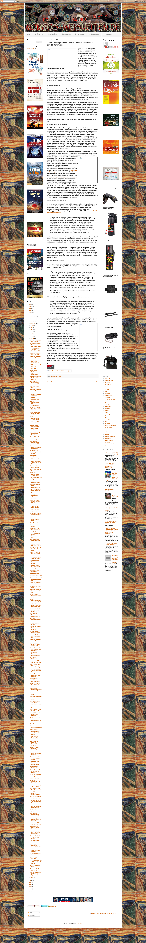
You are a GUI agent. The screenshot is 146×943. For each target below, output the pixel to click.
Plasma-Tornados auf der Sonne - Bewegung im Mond (35, 670)
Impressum (108, 34)
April (32, 334)
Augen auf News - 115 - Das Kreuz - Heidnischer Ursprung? (111, 509)
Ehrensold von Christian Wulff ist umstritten (35, 710)
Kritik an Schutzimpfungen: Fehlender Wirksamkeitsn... (34, 403)
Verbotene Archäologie (110, 436)
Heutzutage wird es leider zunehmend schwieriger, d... (35, 567)
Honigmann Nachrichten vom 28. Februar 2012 (35, 390)
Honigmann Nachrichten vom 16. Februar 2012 (35, 823)
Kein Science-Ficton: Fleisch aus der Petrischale (34, 562)
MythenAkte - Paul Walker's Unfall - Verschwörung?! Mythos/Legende (109, 465)
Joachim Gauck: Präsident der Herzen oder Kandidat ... (36, 698)
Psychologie (107, 429)
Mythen (106, 417)
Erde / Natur (108, 389)
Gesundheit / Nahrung (110, 399)
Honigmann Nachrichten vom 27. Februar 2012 (35, 422)
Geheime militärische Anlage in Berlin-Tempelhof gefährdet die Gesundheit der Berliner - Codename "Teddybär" (111, 531)
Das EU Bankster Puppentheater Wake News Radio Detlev (35, 605)
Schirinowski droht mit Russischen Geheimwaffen (35, 749)
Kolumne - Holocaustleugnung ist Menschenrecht (35, 447)
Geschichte (107, 397)
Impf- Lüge (107, 404)
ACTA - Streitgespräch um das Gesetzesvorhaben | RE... (35, 535)
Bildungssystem (108, 384)
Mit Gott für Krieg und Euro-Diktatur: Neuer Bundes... (35, 685)
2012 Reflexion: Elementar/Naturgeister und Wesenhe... (35, 689)
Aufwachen (39, 34)
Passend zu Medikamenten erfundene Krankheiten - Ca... (35, 496)
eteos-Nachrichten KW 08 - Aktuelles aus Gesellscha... (35, 554)
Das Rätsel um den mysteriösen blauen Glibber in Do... (35, 832)
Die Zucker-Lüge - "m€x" (36, 575)
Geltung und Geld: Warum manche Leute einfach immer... (35, 763)
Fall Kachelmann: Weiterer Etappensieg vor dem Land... (35, 738)
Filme (106, 391)
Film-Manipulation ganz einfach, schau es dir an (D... (35, 706)
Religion (106, 430)
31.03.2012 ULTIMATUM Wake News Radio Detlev (35, 549)
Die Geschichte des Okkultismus (34, 841)
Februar (32, 338)
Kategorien (66, 34)
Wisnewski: (63, 177)
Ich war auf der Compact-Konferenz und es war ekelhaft (111, 523)
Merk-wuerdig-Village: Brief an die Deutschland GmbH (35, 486)
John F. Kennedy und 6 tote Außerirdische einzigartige (35, 530)
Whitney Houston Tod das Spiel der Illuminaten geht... (35, 680)
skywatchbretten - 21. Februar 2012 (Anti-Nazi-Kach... (35, 675)
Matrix (106, 412)
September (33, 323)
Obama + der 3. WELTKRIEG (33, 857)
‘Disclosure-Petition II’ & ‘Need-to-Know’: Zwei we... (35, 591)
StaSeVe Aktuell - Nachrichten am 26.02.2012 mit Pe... (35, 442)
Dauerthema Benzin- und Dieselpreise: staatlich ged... (36, 579)
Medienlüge (107, 414)
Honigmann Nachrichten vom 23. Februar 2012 (35, 583)
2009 (30, 884)
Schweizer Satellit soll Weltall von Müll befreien (35, 837)
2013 (30, 312)
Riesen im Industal (34, 723)
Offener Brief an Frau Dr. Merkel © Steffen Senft (36, 519)
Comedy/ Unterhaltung (110, 388)
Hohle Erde (107, 401)
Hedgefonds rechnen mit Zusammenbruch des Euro (35, 801)
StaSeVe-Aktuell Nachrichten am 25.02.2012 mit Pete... (35, 474)
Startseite (73, 381)
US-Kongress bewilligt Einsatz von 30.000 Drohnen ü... (35, 610)
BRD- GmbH (107, 386)
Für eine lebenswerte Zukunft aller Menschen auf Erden (35, 350)
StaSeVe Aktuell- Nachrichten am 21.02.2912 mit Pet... (35, 654)
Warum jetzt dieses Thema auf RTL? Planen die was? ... (35, 506)
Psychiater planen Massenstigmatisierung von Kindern (35, 394)
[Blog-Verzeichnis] (30, 906)
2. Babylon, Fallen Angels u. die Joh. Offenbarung (112, 544)
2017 (30, 304)
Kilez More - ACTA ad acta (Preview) (35, 869)
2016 (30, 306)
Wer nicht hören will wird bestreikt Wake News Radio (35, 649)
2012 (30, 314)
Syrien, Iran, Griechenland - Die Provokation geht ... (35, 782)
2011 (30, 880)
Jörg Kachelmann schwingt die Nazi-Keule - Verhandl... (35, 827)
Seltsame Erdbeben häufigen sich (34, 767)
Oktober (32, 321)
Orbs (106, 421)
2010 (30, 882)
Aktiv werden (93, 34)
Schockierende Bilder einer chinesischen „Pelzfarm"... (35, 541)
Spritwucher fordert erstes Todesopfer (34, 466)
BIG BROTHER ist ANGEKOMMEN (34, 426)
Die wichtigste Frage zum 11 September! (36, 478)
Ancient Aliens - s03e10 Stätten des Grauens (35, 557)
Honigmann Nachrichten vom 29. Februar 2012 (35, 357)
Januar (32, 877)
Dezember (33, 316)
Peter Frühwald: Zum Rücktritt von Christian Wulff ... (36, 790)
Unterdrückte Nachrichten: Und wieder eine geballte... (35, 845)
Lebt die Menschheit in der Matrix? (35, 570)
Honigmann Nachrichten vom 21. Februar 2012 (35, 661)
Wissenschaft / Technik (110, 444)
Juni (32, 329)
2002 (30, 891)
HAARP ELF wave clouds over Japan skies (35, 775)
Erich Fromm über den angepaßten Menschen (36, 726)
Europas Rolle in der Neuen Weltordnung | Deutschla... (35, 753)
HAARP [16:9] (33, 368)
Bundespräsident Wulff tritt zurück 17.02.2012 (35, 797)
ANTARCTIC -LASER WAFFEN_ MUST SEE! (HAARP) (35, 452)
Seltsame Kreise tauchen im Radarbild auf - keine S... (35, 771)
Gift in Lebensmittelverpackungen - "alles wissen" (35, 600)
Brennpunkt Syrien (34, 439)
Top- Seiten (79, 34)
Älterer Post (95, 381)
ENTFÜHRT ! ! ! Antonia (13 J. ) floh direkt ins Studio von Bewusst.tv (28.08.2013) (115, 559)
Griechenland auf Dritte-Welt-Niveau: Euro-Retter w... (35, 628)
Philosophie (107, 423)
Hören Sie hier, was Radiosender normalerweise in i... (35, 361)
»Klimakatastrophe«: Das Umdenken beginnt (35, 481)
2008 (30, 886)
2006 (30, 889)
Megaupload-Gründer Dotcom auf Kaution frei (35, 636)
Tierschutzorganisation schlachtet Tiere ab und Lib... (35, 413)
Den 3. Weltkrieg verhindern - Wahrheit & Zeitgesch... (34, 743)
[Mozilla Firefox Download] (44, 906)
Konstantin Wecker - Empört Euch (34, 623)
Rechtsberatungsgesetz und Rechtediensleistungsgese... (35, 719)
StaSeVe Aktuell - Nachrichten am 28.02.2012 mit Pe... (35, 383)
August (32, 325)
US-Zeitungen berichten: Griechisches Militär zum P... (35, 515)
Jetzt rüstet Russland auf (35, 573)
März (32, 336)
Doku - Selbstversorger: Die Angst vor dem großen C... (35, 491)
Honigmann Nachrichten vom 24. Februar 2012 (35, 544)
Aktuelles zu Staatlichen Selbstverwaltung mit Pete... (35, 462)
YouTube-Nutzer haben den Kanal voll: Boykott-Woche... (35, 873)
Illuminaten (107, 402)
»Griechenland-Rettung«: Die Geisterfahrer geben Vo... (35, 378)
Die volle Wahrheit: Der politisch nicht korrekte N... (35, 714)
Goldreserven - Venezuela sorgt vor (35, 794)
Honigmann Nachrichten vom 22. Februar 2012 (35, 640)
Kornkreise (107, 408)
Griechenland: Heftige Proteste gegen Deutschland (35, 433)
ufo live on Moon (34, 729)
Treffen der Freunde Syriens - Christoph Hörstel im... (35, 501)
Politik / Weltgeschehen (56, 376)
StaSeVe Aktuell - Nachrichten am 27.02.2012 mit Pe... (35, 418)
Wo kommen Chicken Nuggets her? (115, 495)
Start (29, 34)
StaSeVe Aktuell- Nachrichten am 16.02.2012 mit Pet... (35, 814)
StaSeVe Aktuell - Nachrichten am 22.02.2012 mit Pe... (35, 615)
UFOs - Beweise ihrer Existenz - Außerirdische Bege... (35, 666)
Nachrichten (53, 34)
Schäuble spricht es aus (35, 522)
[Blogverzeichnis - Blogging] (37, 906)
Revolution (107, 432)
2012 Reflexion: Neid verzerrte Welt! (34, 510)
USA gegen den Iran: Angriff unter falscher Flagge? (35, 733)
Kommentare (32, 915)
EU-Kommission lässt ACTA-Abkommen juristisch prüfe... (35, 644)
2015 (30, 308)
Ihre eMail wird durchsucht (33, 456)
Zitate (106, 445)
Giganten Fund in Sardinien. (34, 429)
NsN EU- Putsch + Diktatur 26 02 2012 (35, 398)
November (33, 318)
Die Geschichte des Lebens (34, 810)
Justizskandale (108, 406)
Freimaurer (107, 393)
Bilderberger (107, 382)
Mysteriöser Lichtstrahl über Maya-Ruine (35, 340)
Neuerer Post (50, 381)
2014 (30, 310)
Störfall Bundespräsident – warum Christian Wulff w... (35, 758)
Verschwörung (108, 438)
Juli (31, 327)
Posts (30, 912)
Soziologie (107, 434)
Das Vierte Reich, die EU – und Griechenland (35, 353)
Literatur (107, 410)
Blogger (80, 923)
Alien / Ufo (107, 378)
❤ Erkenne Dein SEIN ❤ (35, 459)
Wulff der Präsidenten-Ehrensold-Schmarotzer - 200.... (35, 345)
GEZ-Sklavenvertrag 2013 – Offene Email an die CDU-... (35, 862)
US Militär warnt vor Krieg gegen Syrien (35, 632)
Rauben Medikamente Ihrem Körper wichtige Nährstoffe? (35, 409)
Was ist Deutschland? (35, 778)
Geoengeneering (108, 395)
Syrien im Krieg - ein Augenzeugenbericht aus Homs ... (35, 819)
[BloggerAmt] (52, 906)
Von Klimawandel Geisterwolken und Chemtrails (35, 850)
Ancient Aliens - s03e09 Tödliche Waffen (35, 785)
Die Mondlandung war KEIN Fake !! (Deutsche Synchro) (112, 453)
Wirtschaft (107, 442)
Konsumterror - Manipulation (33, 658)
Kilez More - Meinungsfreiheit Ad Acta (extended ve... (35, 620)
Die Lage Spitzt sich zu (35, 436)
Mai (32, 331)
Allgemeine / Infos (109, 380)
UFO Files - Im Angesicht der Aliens (35, 365)
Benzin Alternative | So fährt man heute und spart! (35, 596)
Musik (106, 416)
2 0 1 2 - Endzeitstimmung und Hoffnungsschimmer (35, 806)
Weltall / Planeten (109, 440)
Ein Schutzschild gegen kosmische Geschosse (35, 854)
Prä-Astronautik (108, 427)
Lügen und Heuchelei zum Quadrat (35, 702)
